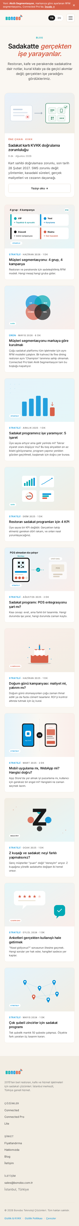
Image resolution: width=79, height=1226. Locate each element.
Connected (11, 1110)
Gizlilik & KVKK (12, 1218)
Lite (6, 1123)
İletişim (9, 1163)
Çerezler (51, 1218)
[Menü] (71, 18)
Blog (7, 1156)
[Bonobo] (13, 18)
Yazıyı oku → (39, 188)
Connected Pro (14, 1117)
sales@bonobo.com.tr (18, 1182)
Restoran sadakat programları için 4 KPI (39, 522)
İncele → (50, 6)
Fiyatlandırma (13, 1143)
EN (59, 17)
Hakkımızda (11, 1149)
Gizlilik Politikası (33, 1218)
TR (51, 17)
